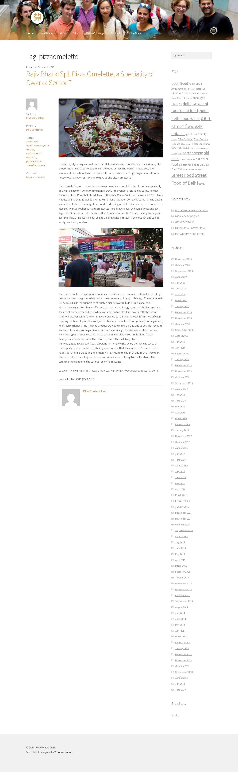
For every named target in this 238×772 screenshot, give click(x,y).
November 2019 (183, 318)
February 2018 (182, 424)
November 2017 (183, 436)
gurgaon (186, 144)
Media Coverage (95, 33)
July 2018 (180, 394)
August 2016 (181, 465)
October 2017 (182, 442)
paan (185, 169)
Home (30, 33)
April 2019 (180, 347)
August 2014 (181, 607)
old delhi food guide (189, 164)
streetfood (32, 165)
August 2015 (181, 536)
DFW (46, 145)
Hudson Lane (197, 143)
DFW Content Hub (35, 117)
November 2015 (183, 518)
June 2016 (180, 477)
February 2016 (182, 500)
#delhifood (32, 141)
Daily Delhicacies (35, 129)
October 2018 (182, 377)
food (190, 139)
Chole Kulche (183, 98)
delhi (187, 103)
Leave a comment (35, 177)
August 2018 (181, 389)
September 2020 (184, 271)
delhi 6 (195, 104)
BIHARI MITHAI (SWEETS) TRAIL (190, 228)
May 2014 (180, 624)
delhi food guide (194, 110)
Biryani (192, 89)
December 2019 (183, 312)
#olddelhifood (195, 83)
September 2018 (184, 383)
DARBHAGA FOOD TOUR (187, 216)
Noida (180, 153)
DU (185, 139)
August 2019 (181, 335)
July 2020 (180, 282)
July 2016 (180, 471)
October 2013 (182, 666)
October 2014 (182, 595)
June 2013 (180, 689)
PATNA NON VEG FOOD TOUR (189, 234)
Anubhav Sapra (180, 88)
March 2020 (181, 300)
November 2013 (183, 660)
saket (200, 169)
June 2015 (180, 548)
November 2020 (183, 259)
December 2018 (183, 365)
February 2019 (182, 353)
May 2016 (180, 483)
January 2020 (182, 306)
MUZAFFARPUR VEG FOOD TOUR (191, 210)
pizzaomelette (34, 161)
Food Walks (46, 33)
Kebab (181, 147)
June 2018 (180, 400)
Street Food (182, 175)
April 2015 (180, 560)
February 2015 (182, 571)
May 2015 (180, 554)
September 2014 (184, 601)
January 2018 (182, 430)
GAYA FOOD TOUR (184, 222)
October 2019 (182, 324)
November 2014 (183, 589)
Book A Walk (133, 33)
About (63, 33)
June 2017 (180, 459)
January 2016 (182, 506)
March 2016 (181, 495)
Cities (76, 33)
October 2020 (182, 265)
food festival (201, 139)
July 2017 (180, 453)
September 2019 (184, 329)
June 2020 (180, 288)
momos (174, 153)
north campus (193, 153)
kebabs (187, 148)
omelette (31, 157)
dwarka (30, 149)
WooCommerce (63, 752)
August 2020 (181, 276)
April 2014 (180, 630)
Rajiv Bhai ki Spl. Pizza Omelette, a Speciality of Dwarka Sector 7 (90, 78)
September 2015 (184, 530)
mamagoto (205, 148)
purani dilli (193, 169)
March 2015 (181, 565)
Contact (115, 33)
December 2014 (183, 583)
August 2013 (181, 677)
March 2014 (181, 636)
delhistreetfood (34, 145)
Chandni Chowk (180, 93)
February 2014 (182, 642)
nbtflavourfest (33, 153)
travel (42, 165)
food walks (177, 143)
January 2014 (182, 648)
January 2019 (182, 359)
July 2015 (180, 542)
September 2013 (184, 671)
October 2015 (182, 524)
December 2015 (183, 512)
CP (180, 104)
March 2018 (181, 418)
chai (203, 88)
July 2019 (180, 341)
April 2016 (180, 489)
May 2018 (180, 406)
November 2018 (183, 371)
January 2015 (182, 577)
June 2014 (180, 618)
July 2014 (180, 613)
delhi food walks (185, 118)
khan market (196, 148)
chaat (198, 88)
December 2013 (183, 654)
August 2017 (181, 447)
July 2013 (180, 683)
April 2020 (180, 294)
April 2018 (180, 412)
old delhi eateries (187, 159)
